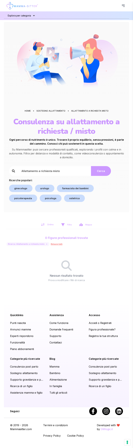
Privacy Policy (52, 435)
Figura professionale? (102, 329)
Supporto (55, 336)
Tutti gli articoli (58, 392)
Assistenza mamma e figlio (26, 392)
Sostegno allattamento (24, 373)
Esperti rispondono (21, 336)
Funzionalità (17, 342)
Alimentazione (58, 379)
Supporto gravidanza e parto (27, 379)
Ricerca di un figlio (21, 386)
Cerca (101, 171)
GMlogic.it (107, 429)
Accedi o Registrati (100, 323)
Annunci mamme (20, 329)
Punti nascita (18, 323)
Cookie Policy (75, 435)
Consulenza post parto (24, 366)
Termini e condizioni (55, 425)
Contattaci (55, 342)
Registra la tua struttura (103, 336)
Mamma (54, 366)
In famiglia (55, 386)
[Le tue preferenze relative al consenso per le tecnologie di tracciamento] (127, 442)
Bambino (54, 373)
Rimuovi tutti (56, 244)
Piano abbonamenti (22, 349)
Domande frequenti (61, 329)
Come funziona (58, 323)
